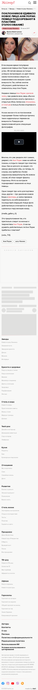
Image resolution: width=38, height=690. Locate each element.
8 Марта (4, 542)
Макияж (4, 377)
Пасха (4, 549)
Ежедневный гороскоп (9, 615)
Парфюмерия (6, 391)
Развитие (6, 486)
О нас (4, 631)
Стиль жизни (8, 508)
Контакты (6, 627)
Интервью (5, 359)
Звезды (5, 339)
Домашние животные (9, 433)
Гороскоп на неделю (9, 602)
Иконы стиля (6, 412)
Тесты (4, 517)
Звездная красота (8, 349)
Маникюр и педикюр (9, 380)
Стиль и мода (8, 402)
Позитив (4, 521)
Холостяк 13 (6, 566)
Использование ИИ (10, 645)
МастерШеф (6, 570)
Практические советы (9, 408)
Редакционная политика (13, 641)
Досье (4, 352)
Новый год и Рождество (10, 538)
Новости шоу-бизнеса (11, 28)
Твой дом (6, 427)
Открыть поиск (29, 2)
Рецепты (5, 451)
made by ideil (30, 688)
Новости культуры (8, 587)
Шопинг (4, 419)
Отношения (7, 465)
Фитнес (4, 394)
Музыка (4, 356)
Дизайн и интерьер (8, 429)
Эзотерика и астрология (10, 510)
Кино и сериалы (7, 584)
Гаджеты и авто (7, 524)
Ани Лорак (17, 160)
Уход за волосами (8, 374)
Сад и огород (6, 436)
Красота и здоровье (11, 367)
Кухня (4, 448)
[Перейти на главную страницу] (8, 3)
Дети (3, 478)
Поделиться (34, 33)
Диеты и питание (8, 384)
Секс (3, 472)
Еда (3, 454)
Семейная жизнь (8, 475)
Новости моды (7, 405)
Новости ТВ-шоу (7, 563)
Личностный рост (8, 493)
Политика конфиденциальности (17, 638)
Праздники (7, 532)
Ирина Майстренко (14, 32)
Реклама (6, 634)
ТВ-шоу (5, 560)
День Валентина (7, 535)
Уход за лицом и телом (10, 370)
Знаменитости (7, 346)
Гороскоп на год (7, 609)
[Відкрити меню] (34, 2)
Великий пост (6, 545)
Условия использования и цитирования (13, 649)
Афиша (5, 581)
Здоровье (5, 387)
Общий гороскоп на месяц (11, 605)
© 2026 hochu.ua (7, 688)
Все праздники (7, 552)
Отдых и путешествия (9, 514)
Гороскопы (7, 595)
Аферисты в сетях (8, 573)
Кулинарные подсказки (10, 457)
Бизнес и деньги (7, 489)
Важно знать (6, 500)
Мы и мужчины (7, 468)
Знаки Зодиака (7, 612)
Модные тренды (7, 415)
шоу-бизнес (20, 241)
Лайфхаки (5, 440)
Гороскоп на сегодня (9, 598)
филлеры (12, 197)
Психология (6, 496)
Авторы (5, 624)
